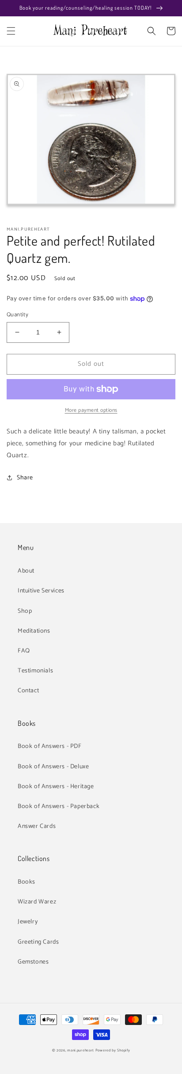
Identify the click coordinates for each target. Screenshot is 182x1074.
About (26, 571)
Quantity (17, 315)
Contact (28, 691)
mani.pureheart (80, 1050)
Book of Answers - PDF (50, 746)
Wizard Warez (37, 902)
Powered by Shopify (112, 1050)
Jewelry (28, 922)
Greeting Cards (38, 942)
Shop (25, 611)
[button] (11, 31)
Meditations (34, 631)
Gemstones (33, 962)
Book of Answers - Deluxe (53, 767)
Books (26, 882)
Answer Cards (37, 826)
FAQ (24, 651)
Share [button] (25, 478)
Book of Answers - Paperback (58, 806)
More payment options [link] (91, 410)
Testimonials (35, 671)
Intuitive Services (41, 591)
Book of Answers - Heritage (56, 787)
